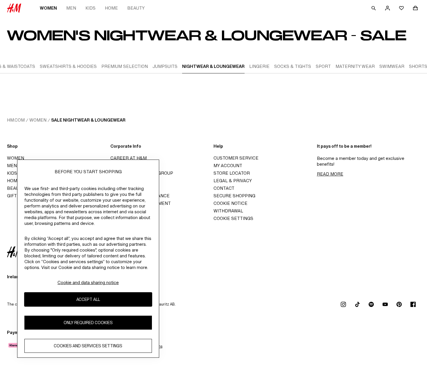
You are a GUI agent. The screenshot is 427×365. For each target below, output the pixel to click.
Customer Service (236, 158)
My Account (228, 165)
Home (111, 8)
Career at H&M (128, 158)
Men (71, 8)
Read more (330, 173)
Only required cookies (88, 322)
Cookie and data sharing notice (88, 282)
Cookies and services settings (88, 345)
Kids (90, 8)
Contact (224, 188)
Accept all (88, 299)
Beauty (136, 8)
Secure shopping (234, 195)
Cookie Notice (230, 203)
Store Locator (232, 173)
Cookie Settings (233, 218)
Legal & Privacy (233, 180)
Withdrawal (228, 210)
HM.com (16, 120)
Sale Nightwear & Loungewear (88, 120)
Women (48, 8)
